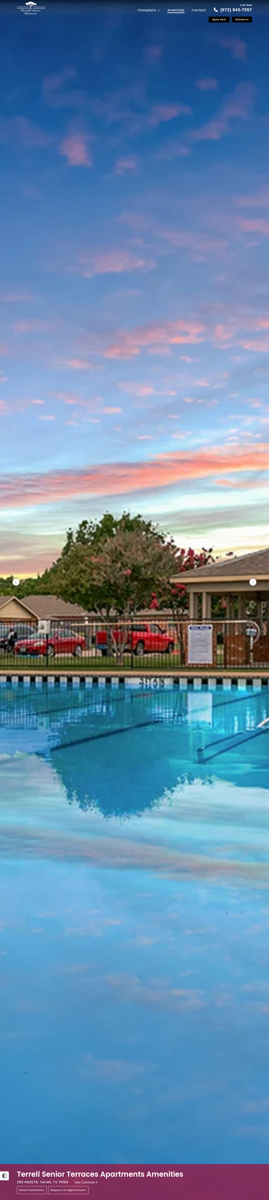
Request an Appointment (68, 1190)
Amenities (176, 10)
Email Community (31, 1190)
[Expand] (255, 1157)
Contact (199, 10)
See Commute (85, 1182)
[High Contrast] (4, 1175)
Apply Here (219, 19)
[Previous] (16, 582)
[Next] (253, 582)
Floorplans (147, 10)
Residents (242, 19)
